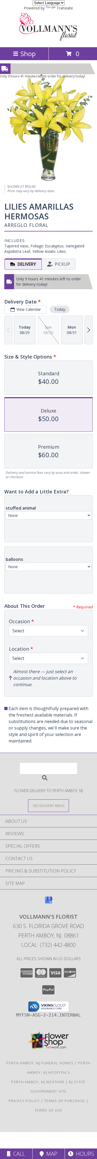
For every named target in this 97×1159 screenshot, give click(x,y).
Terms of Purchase (64, 1100)
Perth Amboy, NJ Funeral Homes (40, 1063)
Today (59, 309)
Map (50, 1153)
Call (18, 1153)
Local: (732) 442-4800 (48, 945)
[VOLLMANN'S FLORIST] (48, 39)
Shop (28, 53)
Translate (65, 8)
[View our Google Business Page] (48, 902)
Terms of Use (48, 1110)
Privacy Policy (24, 1100)
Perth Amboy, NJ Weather (37, 1081)
